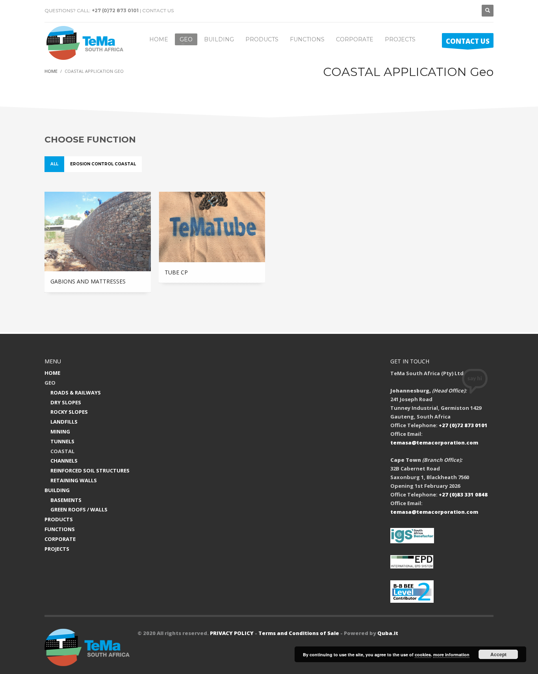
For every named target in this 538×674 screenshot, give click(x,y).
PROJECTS (57, 548)
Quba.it (387, 633)
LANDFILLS (64, 421)
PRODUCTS (59, 519)
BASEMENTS (66, 500)
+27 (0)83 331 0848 (463, 494)
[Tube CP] (212, 227)
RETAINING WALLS (73, 480)
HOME (52, 372)
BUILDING (57, 490)
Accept (498, 654)
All (54, 164)
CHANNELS (64, 460)
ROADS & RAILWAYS (75, 392)
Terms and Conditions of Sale (298, 633)
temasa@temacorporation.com (434, 442)
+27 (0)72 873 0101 (115, 10)
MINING (60, 431)
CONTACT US (158, 10)
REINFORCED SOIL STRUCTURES (90, 470)
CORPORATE (60, 539)
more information (451, 654)
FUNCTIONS (60, 529)
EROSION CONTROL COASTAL (103, 164)
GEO (50, 382)
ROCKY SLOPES (69, 411)
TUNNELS (62, 441)
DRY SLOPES (65, 402)
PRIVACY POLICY (232, 633)
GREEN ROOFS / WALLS (79, 509)
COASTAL (62, 451)
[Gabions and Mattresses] (98, 232)
